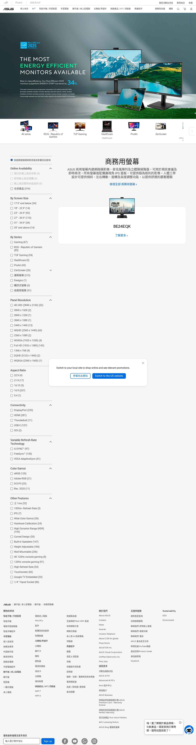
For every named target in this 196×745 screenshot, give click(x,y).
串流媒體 (71, 692)
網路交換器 (72, 631)
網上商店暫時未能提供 (22, 183)
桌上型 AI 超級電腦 (75, 636)
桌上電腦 (7, 692)
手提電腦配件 (9, 667)
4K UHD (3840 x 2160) (22, 304)
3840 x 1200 (17, 314)
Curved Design (18, 535)
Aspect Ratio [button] (18, 370)
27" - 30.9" (15, 217)
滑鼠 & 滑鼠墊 (73, 656)
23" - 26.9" (15, 212)
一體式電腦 (8, 687)
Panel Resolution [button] (20, 300)
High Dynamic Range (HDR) (25, 527)
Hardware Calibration (21, 522)
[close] (143, 363)
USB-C (13, 424)
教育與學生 (8, 657)
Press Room (104, 643)
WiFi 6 (38, 696)
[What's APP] (84, 741)
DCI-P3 (14, 482)
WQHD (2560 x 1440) (21, 329)
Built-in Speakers (19, 540)
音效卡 (38, 671)
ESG (165, 615)
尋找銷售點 (136, 656)
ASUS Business (106, 695)
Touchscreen (17, 571)
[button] (166, 2)
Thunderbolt (17, 419)
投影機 (6, 682)
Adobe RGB (16, 477)
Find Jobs (103, 661)
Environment (168, 620)
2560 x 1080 (17, 334)
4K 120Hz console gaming (24, 556)
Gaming (14, 241)
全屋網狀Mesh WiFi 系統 (78, 621)
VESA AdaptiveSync (21, 458)
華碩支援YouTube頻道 (140, 646)
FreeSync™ (16, 453)
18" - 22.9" (15, 207)
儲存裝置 (39, 681)
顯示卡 (38, 651)
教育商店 (181, 3)
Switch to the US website (109, 375)
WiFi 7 (38, 691)
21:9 (12, 379)
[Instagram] (94, 741)
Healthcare (16, 259)
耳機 (69, 661)
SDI (12, 429)
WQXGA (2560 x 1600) (22, 359)
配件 (37, 626)
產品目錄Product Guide (141, 651)
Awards (102, 629)
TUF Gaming (17, 254)
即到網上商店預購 (20, 178)
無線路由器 (72, 616)
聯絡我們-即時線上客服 (141, 626)
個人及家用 (8, 641)
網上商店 (24, 8)
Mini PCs (39, 620)
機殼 (37, 656)
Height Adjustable (20, 546)
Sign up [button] (48, 741)
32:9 (12, 374)
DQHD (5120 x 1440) (21, 354)
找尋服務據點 (137, 621)
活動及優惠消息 (106, 671)
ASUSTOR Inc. (105, 648)
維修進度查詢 (137, 616)
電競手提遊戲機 (10, 626)
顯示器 (6, 677)
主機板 (38, 646)
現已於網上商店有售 (21, 173)
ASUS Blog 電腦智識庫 (109, 727)
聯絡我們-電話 (137, 636)
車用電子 (103, 690)
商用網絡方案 (73, 626)
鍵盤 (69, 651)
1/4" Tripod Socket (20, 581)
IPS (12, 512)
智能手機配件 (9, 631)
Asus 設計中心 (105, 685)
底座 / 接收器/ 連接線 (76, 687)
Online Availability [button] (21, 168)
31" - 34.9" (15, 222)
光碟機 (38, 676)
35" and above (18, 226)
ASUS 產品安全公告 (140, 641)
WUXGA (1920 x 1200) (22, 339)
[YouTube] (75, 741)
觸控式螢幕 (16, 285)
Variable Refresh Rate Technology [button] (23, 441)
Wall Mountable (18, 551)
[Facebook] (65, 741)
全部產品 (15, 188)
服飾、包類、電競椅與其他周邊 (80, 677)
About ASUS (104, 615)
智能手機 (7, 621)
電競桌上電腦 (41, 616)
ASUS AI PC (104, 676)
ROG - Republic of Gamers (24, 246)
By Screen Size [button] (19, 198)
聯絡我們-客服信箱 (139, 631)
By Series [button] (16, 237)
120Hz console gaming (22, 561)
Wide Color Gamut (20, 517)
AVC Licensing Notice (109, 722)
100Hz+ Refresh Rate (21, 507)
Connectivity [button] (18, 405)
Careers (102, 620)
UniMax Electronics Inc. (109, 657)
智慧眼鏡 (39, 636)
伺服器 (70, 641)
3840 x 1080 (17, 319)
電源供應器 (40, 666)
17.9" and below (19, 202)
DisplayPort (16, 409)
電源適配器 (72, 682)
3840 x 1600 (17, 309)
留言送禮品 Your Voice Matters (113, 717)
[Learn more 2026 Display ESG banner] (98, 118)
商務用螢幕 (16, 290)
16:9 (12, 389)
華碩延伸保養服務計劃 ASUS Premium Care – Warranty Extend (112, 702)
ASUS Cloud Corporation (110, 652)
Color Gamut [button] (18, 468)
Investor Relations (107, 634)
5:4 (12, 394)
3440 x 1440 (17, 324)
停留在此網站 (80, 375)
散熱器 (38, 661)
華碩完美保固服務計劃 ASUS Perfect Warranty (112, 711)
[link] (8, 9)
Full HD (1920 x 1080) (22, 344)
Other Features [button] (19, 498)
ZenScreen (16, 269)
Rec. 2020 (15, 487)
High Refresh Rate (20, 566)
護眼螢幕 (15, 275)
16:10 (13, 384)
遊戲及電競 (8, 662)
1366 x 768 (16, 349)
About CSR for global (108, 638)
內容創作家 (8, 651)
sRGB (13, 472)
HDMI (13, 414)
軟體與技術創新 (42, 631)
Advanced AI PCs (107, 680)
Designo (14, 279)
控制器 (70, 672)
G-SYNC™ (15, 448)
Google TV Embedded (22, 576)
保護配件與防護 (74, 666)
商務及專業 (8, 646)
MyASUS (135, 661)
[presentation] (11, 160)
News (101, 625)
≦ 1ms (14, 503)
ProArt (13, 264)
